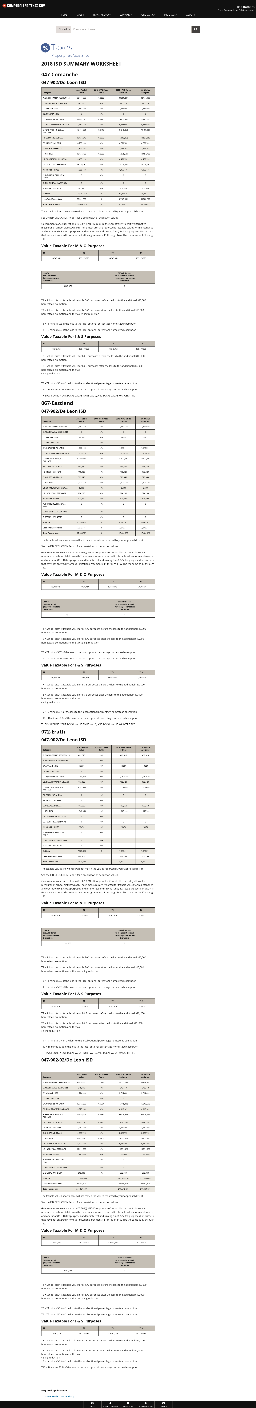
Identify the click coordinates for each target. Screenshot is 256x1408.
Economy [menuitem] (125, 14)
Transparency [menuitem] (101, 14)
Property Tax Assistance (70, 55)
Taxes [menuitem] (79, 14)
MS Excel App (67, 1396)
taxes (60, 47)
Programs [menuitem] (170, 14)
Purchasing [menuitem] (147, 14)
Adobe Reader (52, 1396)
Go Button (196, 29)
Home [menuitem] (64, 14)
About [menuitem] (189, 14)
